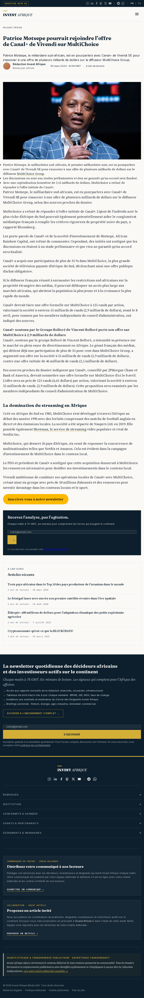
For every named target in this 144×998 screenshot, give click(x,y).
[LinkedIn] (92, 3)
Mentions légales (12, 990)
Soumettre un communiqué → (25, 889)
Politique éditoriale (35, 990)
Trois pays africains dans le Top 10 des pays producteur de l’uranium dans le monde (66, 584)
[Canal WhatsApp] (123, 3)
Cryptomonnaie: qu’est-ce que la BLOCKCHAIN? (40, 631)
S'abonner (72, 734)
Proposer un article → (22, 933)
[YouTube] (110, 3)
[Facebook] (96, 3)
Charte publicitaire (59, 990)
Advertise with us (16, 3)
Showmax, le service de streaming (60, 429)
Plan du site (78, 990)
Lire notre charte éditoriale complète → (46, 971)
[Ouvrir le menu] (137, 14)
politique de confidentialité (55, 549)
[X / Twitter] (105, 3)
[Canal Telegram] (118, 3)
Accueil (7, 27)
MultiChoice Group (30, 174)
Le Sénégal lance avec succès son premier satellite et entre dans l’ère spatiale (62, 598)
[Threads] (101, 3)
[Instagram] (87, 3)
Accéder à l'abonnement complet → (33, 713)
